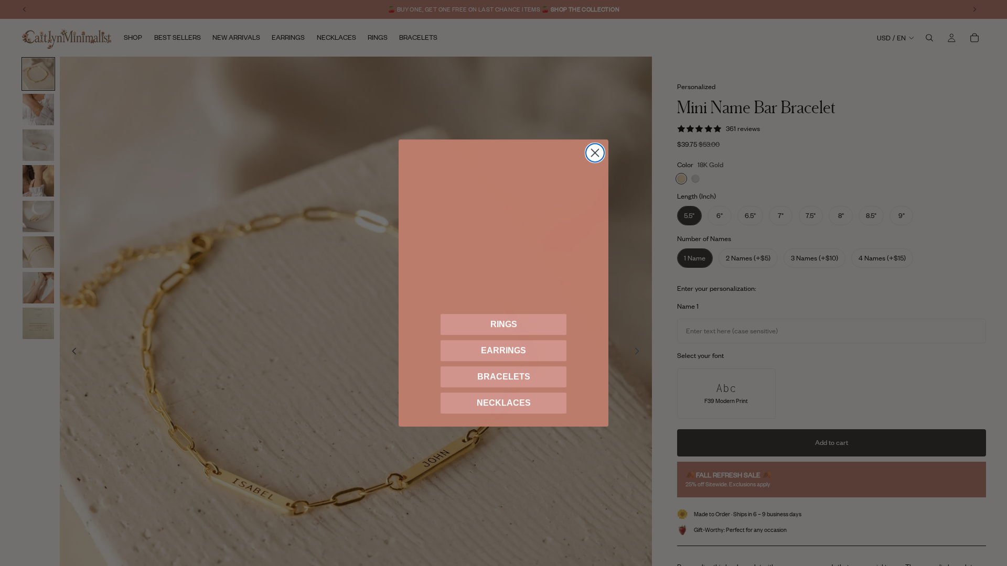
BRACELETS (503, 376)
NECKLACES (504, 402)
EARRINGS (503, 350)
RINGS (503, 324)
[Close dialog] (595, 153)
